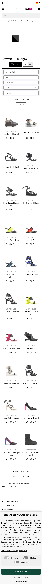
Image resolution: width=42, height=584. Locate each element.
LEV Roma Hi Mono (11, 312)
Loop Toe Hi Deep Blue (11, 275)
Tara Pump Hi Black (31, 418)
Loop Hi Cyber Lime (11, 240)
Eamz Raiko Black (31, 168)
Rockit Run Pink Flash (11, 348)
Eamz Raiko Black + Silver (11, 204)
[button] (38, 3)
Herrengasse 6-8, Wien (11, 501)
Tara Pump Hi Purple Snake (11, 453)
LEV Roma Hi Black (31, 383)
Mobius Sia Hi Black (11, 167)
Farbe (8, 77)
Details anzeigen (21, 581)
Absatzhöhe (10, 82)
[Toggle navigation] (3, 8)
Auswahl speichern (21, 577)
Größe (8, 88)
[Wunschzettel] (20, 2)
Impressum (23, 551)
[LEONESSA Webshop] (21, 9)
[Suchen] (37, 15)
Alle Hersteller (11, 72)
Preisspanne (10, 93)
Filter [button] (15, 64)
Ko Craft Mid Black (31, 203)
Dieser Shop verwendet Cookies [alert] (21, 514)
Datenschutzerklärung (9, 551)
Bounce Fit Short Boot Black (31, 453)
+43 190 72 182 (9, 505)
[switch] (6, 557)
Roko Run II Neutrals (11, 134)
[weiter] (28, 105)
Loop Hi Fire (31, 240)
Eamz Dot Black (30, 348)
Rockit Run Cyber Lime (31, 313)
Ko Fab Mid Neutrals (11, 383)
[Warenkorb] (39, 8)
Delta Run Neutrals (31, 132)
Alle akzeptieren (21, 572)
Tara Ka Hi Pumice (11, 418)
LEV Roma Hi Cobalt (31, 274)
